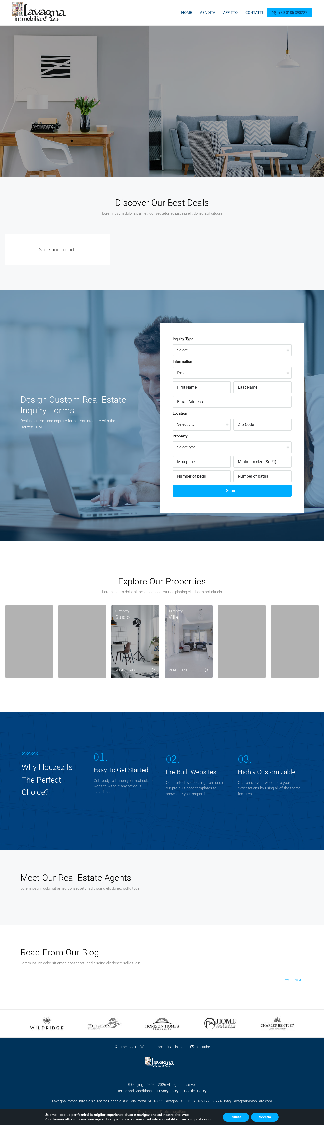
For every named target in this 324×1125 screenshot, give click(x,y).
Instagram (154, 1047)
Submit (232, 490)
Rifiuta (235, 1117)
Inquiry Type (183, 339)
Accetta (265, 1117)
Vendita (207, 12)
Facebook (128, 1047)
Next (298, 980)
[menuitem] (289, 12)
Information (182, 361)
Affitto (230, 12)
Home (186, 12)
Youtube (203, 1047)
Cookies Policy (195, 1091)
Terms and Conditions (134, 1091)
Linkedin (179, 1047)
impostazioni (200, 1119)
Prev (286, 980)
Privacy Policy (168, 1091)
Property (180, 436)
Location (180, 413)
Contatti (254, 12)
